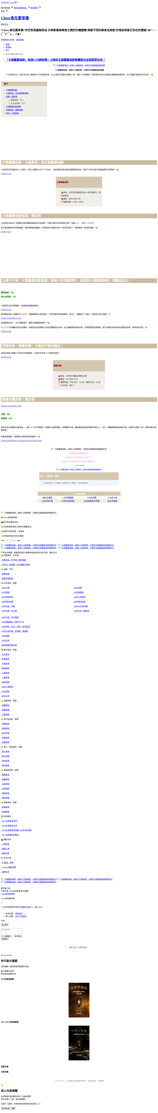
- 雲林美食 (5, 793)
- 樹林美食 (5, 668)
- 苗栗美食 (5, 742)
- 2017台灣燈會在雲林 (10, 835)
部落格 (8, 47)
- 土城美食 (5, 673)
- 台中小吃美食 (79, 597)
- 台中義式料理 (79, 602)
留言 (29, 907)
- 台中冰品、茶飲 (8, 606)
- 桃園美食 (5, 724)
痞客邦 (24, 907)
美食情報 (20, 40)
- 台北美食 (5, 654)
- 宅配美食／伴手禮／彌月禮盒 (13, 560)
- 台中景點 (5, 636)
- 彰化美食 (5, 752)
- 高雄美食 (5, 807)
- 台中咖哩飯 (78, 592)
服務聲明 (101, 1081)
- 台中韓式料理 (7, 602)
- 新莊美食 (5, 682)
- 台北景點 (5, 691)
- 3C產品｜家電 (7, 863)
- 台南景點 (5, 789)
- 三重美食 (5, 678)
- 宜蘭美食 (5, 705)
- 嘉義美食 (5, 775)
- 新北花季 (5, 696)
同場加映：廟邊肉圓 (14, 110)
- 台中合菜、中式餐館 (10, 617)
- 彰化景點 (5, 756)
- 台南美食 (5, 784)
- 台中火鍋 (5, 588)
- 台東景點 (5, 715)
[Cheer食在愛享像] (79, 469)
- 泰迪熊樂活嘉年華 (9, 645)
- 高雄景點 (5, 812)
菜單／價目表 (11, 97)
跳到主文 (4, 24)
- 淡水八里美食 (7, 687)
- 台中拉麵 (77, 588)
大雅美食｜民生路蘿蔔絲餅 (17, 93)
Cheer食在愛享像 (15, 18)
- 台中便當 (5, 592)
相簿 (7, 44)
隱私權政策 (92, 1081)
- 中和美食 (5, 664)
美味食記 (19, 914)
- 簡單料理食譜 (7, 579)
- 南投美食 (5, 761)
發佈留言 (5, 939)
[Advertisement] (70, 135)
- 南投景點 (5, 765)
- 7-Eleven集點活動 (8, 867)
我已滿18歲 (5, 1108)
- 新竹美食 (5, 733)
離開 (13, 1108)
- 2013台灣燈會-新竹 (9, 821)
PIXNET (61, 1081)
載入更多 (5, 925)
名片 (7, 50)
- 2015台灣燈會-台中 (9, 826)
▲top (3, 920)
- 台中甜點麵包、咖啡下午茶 (12, 622)
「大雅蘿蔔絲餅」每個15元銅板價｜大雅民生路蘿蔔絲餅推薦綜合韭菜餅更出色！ (55, 59)
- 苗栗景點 (5, 738)
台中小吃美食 (20, 916)
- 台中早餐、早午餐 (9, 611)
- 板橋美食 (5, 659)
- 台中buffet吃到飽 (80, 606)
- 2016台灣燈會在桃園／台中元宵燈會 (16, 830)
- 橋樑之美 (5, 849)
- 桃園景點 (5, 728)
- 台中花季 (5, 641)
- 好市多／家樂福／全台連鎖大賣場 (15, 565)
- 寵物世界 (5, 853)
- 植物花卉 (5, 872)
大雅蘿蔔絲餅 (11, 90)
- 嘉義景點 (5, 779)
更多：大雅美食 (12, 113)
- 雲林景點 (5, 798)
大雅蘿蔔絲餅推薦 (13, 107)
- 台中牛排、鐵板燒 (81, 611)
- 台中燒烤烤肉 (7, 597)
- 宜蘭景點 (5, 710)
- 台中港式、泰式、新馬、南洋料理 (15, 627)
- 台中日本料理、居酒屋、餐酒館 (14, 631)
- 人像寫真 (5, 844)
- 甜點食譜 (5, 574)
